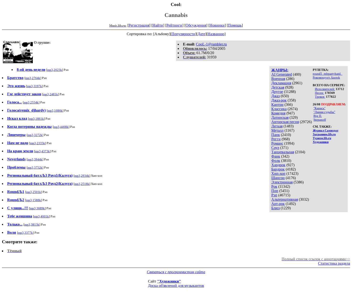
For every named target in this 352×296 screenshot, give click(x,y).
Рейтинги (174, 25)
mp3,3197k (34, 86)
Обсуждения (196, 25)
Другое (277, 92)
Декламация (281, 83)
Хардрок (278, 165)
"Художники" (169, 281)
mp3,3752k (35, 167)
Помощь (235, 25)
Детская (277, 87)
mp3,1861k (36, 118)
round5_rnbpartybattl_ (327, 73)
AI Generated (281, 74)
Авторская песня (285, 122)
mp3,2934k (81, 175)
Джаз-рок (279, 100)
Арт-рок (278, 204)
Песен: (319, 93)
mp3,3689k (37, 208)
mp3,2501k (33, 192)
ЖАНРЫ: (279, 70)
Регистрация (139, 25)
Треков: (320, 96)
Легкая (277, 126)
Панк (275, 135)
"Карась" (319, 108)
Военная (278, 79)
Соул (275, 148)
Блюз (275, 208)
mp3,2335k (37, 143)
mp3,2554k (31, 102)
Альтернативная (284, 199)
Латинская (280, 117)
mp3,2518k (81, 184)
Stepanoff (319, 119)
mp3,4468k (61, 127)
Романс (277, 143)
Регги (276, 139)
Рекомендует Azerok (326, 77)
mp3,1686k (55, 110)
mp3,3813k (31, 224)
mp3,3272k (35, 135)
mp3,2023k (54, 70)
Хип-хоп (278, 173)
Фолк (275, 161)
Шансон (278, 178)
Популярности (183, 34)
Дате (201, 34)
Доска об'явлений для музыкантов (176, 286)
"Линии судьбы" (324, 112)
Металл (277, 130)
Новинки (217, 25)
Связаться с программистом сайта (176, 272)
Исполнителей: (325, 89)
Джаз (275, 96)
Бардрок (278, 169)
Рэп (274, 195)
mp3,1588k (33, 200)
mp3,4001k (41, 216)
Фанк (275, 156)
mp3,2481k (50, 94)
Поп (274, 191)
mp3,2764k (32, 78)
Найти (158, 25)
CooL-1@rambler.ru (211, 44)
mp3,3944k (35, 159)
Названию (216, 34)
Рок (274, 186)
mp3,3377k (25, 232)
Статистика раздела (334, 263)
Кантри (277, 104)
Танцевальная (282, 152)
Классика (279, 109)
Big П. (317, 116)
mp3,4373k (42, 151)
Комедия (278, 113)
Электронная (282, 182)
